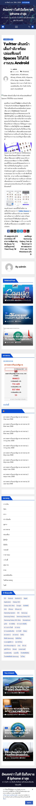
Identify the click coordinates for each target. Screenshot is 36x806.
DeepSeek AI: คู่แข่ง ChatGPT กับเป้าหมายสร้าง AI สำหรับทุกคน (18, 318)
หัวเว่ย (24, 645)
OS (18, 613)
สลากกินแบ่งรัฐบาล (10, 645)
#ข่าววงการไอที (22, 83)
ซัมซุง (25, 631)
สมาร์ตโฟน (18, 642)
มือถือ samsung (8, 638)
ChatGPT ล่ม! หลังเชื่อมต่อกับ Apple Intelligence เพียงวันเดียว (18, 339)
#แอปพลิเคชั (19, 89)
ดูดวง (5, 524)
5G (5, 598)
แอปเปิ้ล (16, 653)
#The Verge (15, 80)
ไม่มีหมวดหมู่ (8, 580)
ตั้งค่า (4, 799)
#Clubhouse (24, 74)
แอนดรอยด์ (22, 649)
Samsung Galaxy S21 (23, 616)
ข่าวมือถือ (12, 624)
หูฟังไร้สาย (7, 649)
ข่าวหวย (17, 627)
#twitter (21, 80)
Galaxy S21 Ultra (9, 605)
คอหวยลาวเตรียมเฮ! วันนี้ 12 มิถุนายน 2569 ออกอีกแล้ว (17, 731)
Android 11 (18, 598)
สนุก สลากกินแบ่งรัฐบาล (13, 411)
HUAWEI (25, 605)
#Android (25, 71)
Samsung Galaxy (9, 616)
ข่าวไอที (18, 631)
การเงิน (6, 504)
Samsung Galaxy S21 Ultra (12, 620)
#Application (15, 74)
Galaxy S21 (16, 602)
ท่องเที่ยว (6, 534)
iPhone (11, 609)
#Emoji (13, 77)
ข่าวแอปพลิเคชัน (9, 631)
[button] (29, 27)
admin (15, 69)
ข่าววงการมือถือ (21, 624)
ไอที (12, 39)
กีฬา (4, 509)
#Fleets (18, 77)
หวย (11, 361)
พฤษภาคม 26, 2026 (13, 758)
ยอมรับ (29, 802)
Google (19, 605)
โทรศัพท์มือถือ (25, 653)
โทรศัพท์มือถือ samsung (11, 656)
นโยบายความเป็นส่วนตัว (10, 795)
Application (7, 602)
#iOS (23, 77)
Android (10, 598)
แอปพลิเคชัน (6, 39)
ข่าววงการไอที (8, 627)
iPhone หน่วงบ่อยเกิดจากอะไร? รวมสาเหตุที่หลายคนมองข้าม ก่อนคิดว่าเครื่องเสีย (18, 711)
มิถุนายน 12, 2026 (12, 736)
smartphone (26, 620)
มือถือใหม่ (18, 638)
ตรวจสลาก (7, 634)
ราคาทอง (6, 555)
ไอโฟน (23, 656)
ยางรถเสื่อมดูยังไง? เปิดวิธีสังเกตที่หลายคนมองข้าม (17, 753)
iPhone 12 (18, 609)
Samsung (24, 613)
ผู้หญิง (5, 539)
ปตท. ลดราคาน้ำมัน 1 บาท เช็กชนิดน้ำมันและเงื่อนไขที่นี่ (17, 689)
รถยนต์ (5, 550)
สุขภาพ (6, 565)
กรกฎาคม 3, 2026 (12, 714)
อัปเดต (15, 649)
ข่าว (4, 514)
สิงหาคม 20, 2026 (12, 693)
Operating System (9, 613)
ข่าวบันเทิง (7, 519)
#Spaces (29, 77)
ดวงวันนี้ (6, 404)
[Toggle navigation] (16, 26)
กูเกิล (5, 624)
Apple (25, 598)
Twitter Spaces (23, 211)
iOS (5, 609)
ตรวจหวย (6, 361)
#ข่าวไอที (23, 86)
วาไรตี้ (5, 560)
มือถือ (5, 545)
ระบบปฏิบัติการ (8, 642)
